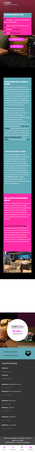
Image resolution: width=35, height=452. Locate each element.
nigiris (23, 126)
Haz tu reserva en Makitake (12, 226)
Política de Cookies (18, 440)
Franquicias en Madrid (10, 355)
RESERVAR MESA (16, 39)
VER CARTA (17, 50)
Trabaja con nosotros (10, 352)
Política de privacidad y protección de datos (17, 438)
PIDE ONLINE (16, 46)
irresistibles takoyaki (15, 137)
